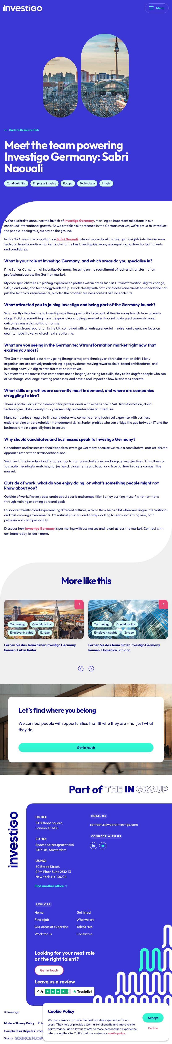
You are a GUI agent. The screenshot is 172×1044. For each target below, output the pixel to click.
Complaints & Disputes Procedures (27, 1031)
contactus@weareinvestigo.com (114, 824)
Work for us (43, 934)
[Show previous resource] (80, 668)
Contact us (85, 934)
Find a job (42, 919)
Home (39, 912)
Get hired (84, 912)
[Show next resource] (91, 668)
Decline (153, 1028)
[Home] (22, 8)
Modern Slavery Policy (19, 1023)
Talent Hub (85, 927)
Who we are (85, 919)
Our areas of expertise (51, 927)
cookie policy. (116, 1033)
